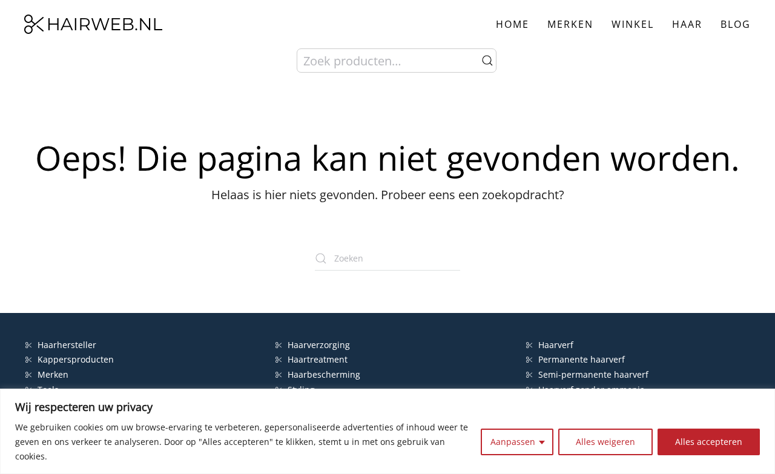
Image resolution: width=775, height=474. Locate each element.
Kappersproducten (76, 359)
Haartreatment (318, 359)
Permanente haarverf (581, 359)
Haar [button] (687, 24)
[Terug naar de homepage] (93, 24)
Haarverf (557, 345)
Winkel (633, 24)
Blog (736, 24)
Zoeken (487, 60)
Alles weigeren (605, 441)
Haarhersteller (67, 345)
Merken (570, 24)
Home (512, 24)
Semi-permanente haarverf (593, 374)
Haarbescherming (324, 374)
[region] (387, 431)
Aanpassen (512, 441)
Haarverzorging (319, 345)
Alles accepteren (708, 441)
